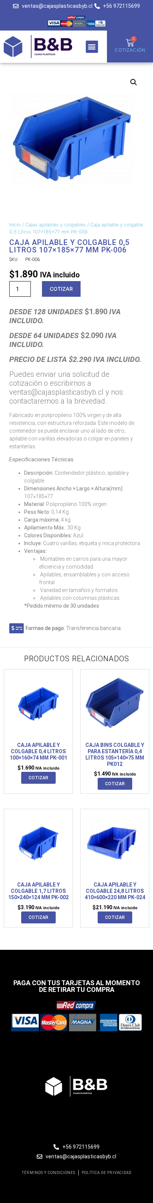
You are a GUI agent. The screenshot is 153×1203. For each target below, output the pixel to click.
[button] (92, 47)
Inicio (15, 224)
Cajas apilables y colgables (55, 224)
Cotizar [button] (38, 777)
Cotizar (61, 289)
